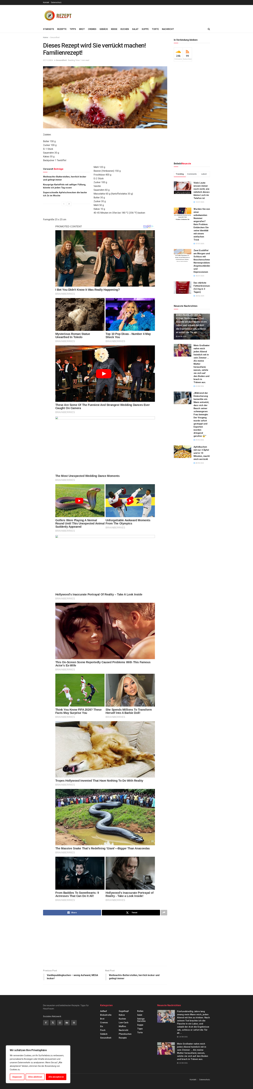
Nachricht (168, 29)
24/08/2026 (181, 336)
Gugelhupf (124, 1011)
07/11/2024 (48, 60)
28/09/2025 (199, 463)
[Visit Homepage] (57, 15)
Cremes (92, 29)
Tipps (73, 29)
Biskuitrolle (105, 1015)
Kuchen (124, 29)
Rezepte (61, 29)
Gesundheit (55, 37)
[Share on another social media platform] (164, 912)
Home (45, 37)
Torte (155, 29)
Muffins (122, 1026)
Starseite (48, 29)
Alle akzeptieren (56, 1077)
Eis (101, 1026)
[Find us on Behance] (67, 1022)
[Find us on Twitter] (53, 1022)
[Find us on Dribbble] (74, 1022)
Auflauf (103, 1011)
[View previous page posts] (64, 204)
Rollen (140, 1011)
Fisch (102, 1030)
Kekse (114, 29)
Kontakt (46, 2)
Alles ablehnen (35, 1077)
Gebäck (104, 29)
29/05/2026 (199, 440)
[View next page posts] (69, 204)
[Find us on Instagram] (60, 1022)
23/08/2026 (199, 386)
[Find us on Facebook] (46, 1022)
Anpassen (17, 1077)
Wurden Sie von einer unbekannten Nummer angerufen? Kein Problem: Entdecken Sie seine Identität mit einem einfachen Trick (202, 224)
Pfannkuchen (125, 1034)
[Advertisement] (156, 14)
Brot (82, 29)
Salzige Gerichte (141, 1020)
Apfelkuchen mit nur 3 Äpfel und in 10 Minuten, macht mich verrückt (202, 453)
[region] (38, 1064)
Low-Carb (123, 1022)
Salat (135, 29)
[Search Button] (209, 29)
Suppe (145, 29)
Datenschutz (56, 2)
